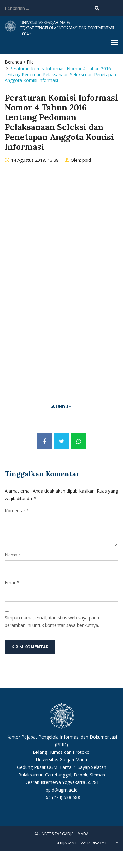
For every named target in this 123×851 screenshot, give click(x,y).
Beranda (13, 62)
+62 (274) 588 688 (61, 797)
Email (10, 582)
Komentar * (17, 511)
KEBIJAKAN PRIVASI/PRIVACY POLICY (87, 843)
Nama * (13, 555)
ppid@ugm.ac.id (62, 790)
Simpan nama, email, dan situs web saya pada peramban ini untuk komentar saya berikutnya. (52, 621)
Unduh (63, 406)
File (30, 62)
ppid (86, 160)
